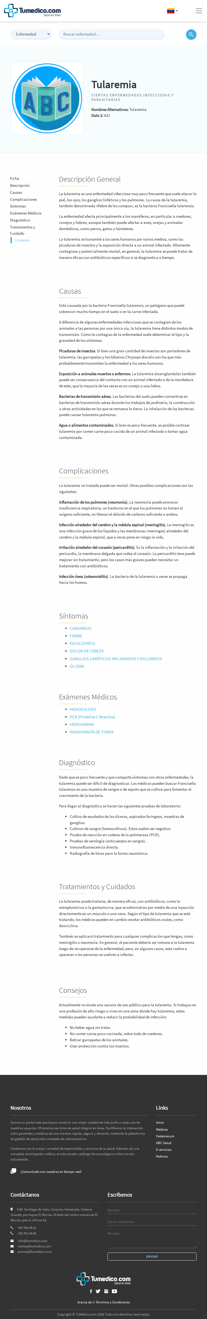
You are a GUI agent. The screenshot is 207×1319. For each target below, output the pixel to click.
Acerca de (84, 1302)
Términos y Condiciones (112, 1302)
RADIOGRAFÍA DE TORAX (91, 731)
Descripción (20, 185)
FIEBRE (76, 635)
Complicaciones (23, 199)
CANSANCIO (80, 628)
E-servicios (163, 1149)
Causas (16, 192)
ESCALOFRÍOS (82, 643)
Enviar (152, 1256)
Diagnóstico (20, 220)
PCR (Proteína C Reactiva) (92, 716)
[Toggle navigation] (199, 11)
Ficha (14, 178)
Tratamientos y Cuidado (22, 230)
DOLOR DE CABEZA (87, 650)
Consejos (22, 239)
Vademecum (165, 1136)
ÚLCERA (77, 666)
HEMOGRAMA (82, 724)
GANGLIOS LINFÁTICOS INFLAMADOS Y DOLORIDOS (116, 658)
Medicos (162, 1129)
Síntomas (18, 206)
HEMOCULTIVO (83, 709)
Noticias (162, 1156)
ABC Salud (163, 1143)
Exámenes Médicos (26, 213)
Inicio (160, 1122)
